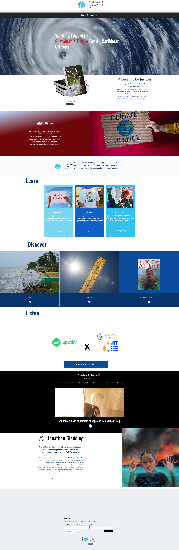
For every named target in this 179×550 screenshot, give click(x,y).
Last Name (79, 524)
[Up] (30, 302)
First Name (66, 524)
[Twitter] (102, 3)
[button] (122, 415)
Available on (72, 101)
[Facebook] (102, 2)
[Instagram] (102, 5)
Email (91, 524)
